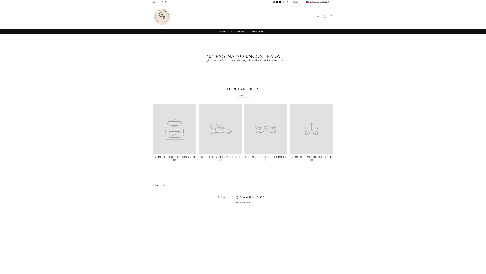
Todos (243, 95)
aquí (254, 60)
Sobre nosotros (159, 185)
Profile (165, 2)
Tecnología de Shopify (243, 202)
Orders (156, 2)
